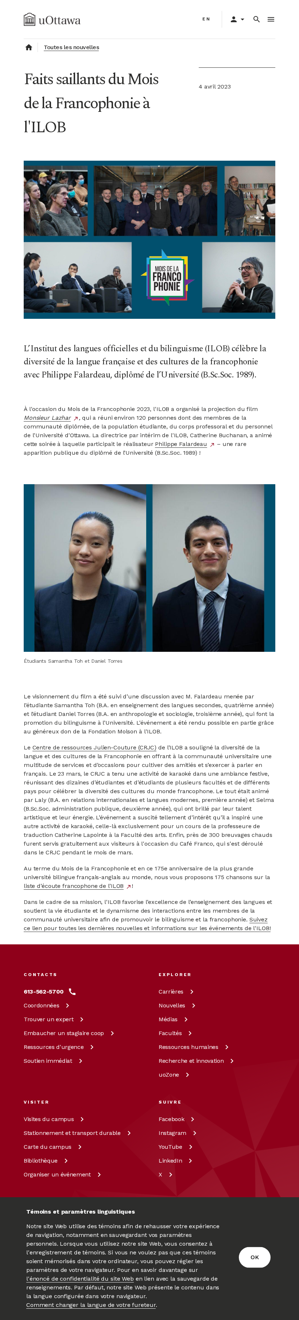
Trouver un (48, 1019)
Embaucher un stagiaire (64, 1033)
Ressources (54, 1046)
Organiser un (57, 1174)
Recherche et (191, 1060)
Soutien (48, 1060)
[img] (52, 19)
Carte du (47, 1146)
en (206, 18)
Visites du (49, 1119)
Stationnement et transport (72, 1132)
